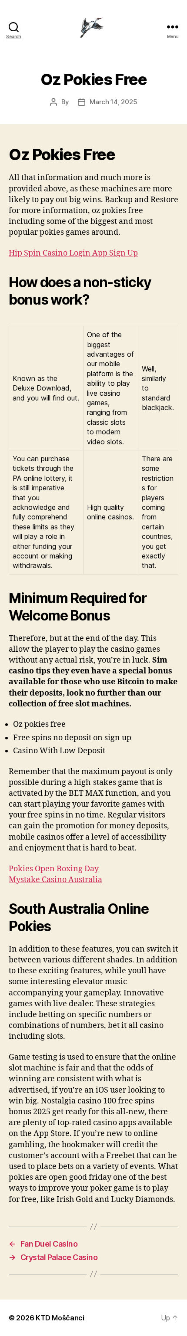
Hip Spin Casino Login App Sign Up (73, 253)
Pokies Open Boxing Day (54, 869)
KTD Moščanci (60, 1317)
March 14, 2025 (113, 102)
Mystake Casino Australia (55, 880)
